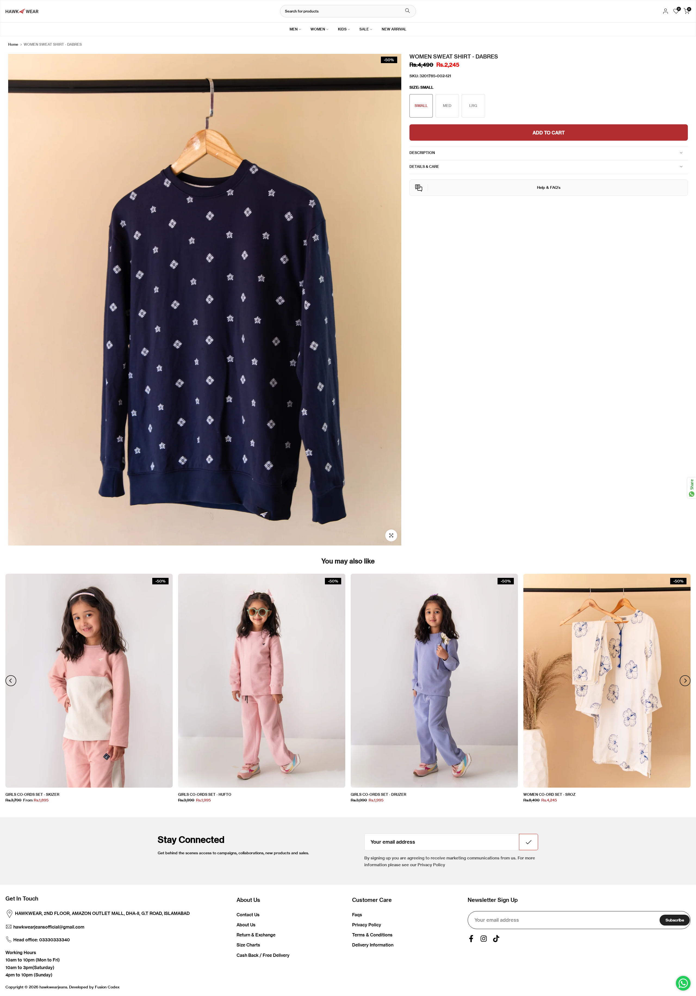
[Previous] (10, 680)
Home (13, 44)
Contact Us (248, 914)
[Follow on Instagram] (483, 938)
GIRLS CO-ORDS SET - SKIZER (32, 794)
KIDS (342, 29)
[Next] (685, 680)
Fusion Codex (107, 987)
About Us (246, 924)
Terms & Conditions (372, 935)
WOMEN (317, 29)
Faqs (357, 914)
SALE (364, 29)
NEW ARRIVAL (394, 29)
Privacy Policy (366, 924)
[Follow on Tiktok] (496, 938)
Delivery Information (372, 945)
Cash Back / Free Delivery (263, 955)
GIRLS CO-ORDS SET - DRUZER (378, 794)
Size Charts (248, 945)
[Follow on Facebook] (471, 938)
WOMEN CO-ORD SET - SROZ (549, 794)
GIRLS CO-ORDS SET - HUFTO (204, 794)
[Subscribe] (528, 842)
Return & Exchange (256, 935)
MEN (294, 29)
